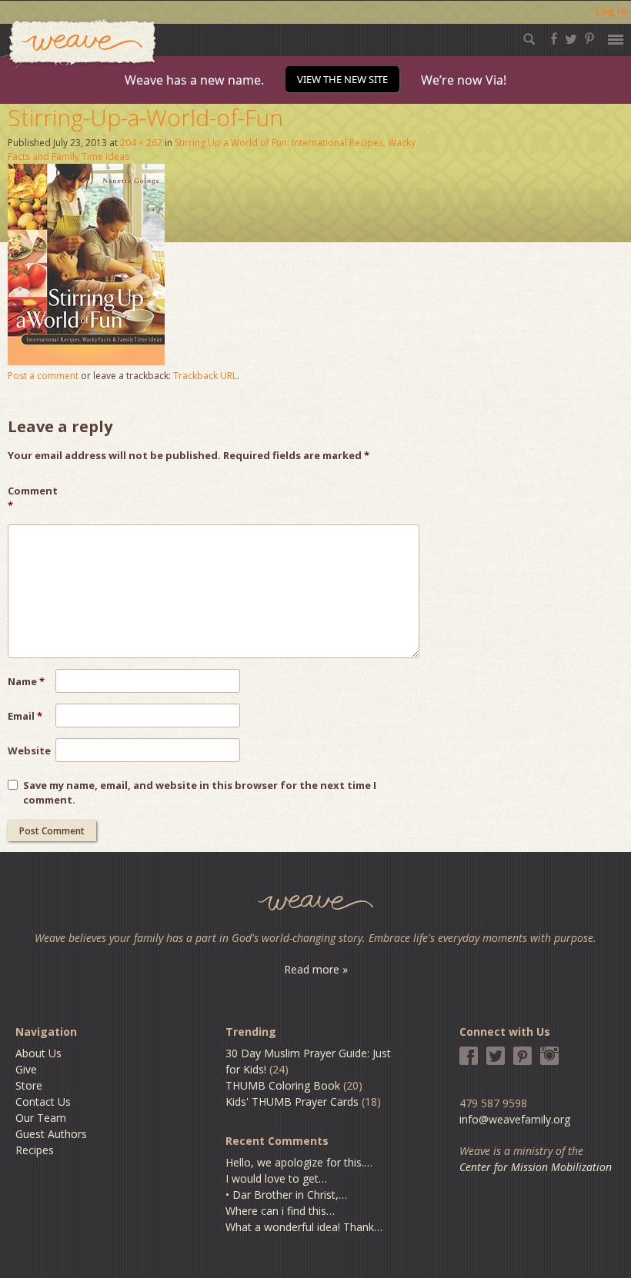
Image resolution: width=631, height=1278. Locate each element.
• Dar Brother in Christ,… (286, 1194)
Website (29, 750)
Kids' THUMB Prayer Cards (292, 1101)
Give (26, 1069)
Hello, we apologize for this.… (298, 1162)
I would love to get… (276, 1178)
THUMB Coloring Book (282, 1085)
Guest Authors (51, 1134)
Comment (31, 498)
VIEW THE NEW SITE (342, 79)
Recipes (34, 1150)
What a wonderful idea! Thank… (303, 1227)
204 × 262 (141, 142)
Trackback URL (205, 375)
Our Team (40, 1117)
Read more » (316, 969)
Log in (611, 11)
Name (26, 681)
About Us (38, 1053)
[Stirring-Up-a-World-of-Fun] (86, 361)
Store (28, 1085)
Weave (79, 45)
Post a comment (43, 375)
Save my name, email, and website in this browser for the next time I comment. (199, 792)
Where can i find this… (280, 1210)
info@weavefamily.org (514, 1119)
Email (25, 716)
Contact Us (43, 1101)
